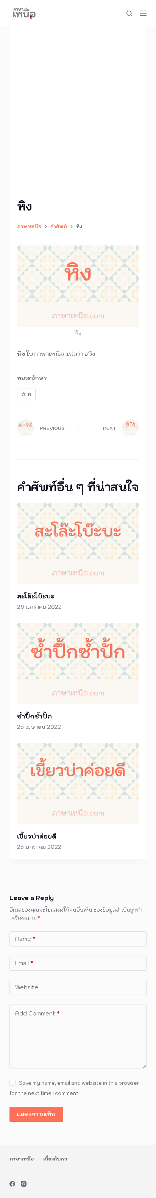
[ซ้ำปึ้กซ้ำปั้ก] (78, 663)
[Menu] (143, 13)
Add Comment (37, 1013)
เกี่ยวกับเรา (55, 1159)
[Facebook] (12, 1184)
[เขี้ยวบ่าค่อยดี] (78, 783)
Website (26, 987)
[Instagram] (24, 1184)
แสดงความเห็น (36, 1114)
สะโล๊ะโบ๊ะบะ (35, 596)
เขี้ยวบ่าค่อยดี (36, 836)
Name (25, 938)
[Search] (129, 13)
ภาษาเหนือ (21, 1159)
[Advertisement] (78, 116)
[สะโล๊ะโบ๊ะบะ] (78, 543)
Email (24, 963)
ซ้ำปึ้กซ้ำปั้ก (34, 716)
